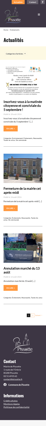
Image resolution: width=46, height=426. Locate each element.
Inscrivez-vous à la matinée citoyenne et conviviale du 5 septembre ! (23, 105)
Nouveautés (37, 138)
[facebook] (43, 2)
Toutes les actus (9, 140)
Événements (28, 138)
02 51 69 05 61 (10, 376)
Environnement (17, 138)
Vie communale (21, 140)
